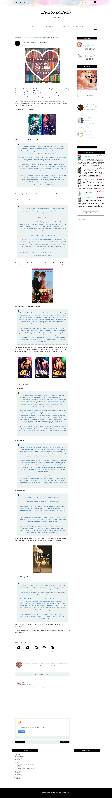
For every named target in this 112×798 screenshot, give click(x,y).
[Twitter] (16, 2)
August (18, 758)
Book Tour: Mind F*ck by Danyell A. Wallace (25, 764)
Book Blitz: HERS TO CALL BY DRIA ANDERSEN (90, 105)
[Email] (24, 2)
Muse (89, 191)
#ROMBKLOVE (30, 45)
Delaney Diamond (90, 169)
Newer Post (20, 742)
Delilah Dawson (93, 157)
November (19, 756)
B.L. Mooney (89, 199)
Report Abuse (81, 219)
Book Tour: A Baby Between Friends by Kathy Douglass (89, 119)
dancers (36, 45)
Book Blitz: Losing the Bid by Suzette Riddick (25, 769)
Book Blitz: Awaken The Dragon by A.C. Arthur (87, 92)
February (19, 774)
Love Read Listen (56, 12)
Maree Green (89, 192)
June (18, 761)
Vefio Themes (66, 792)
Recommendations (44, 45)
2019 (16, 755)
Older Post (65, 742)
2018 (16, 777)
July (18, 759)
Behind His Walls (89, 197)
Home (33, 26)
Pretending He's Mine (89, 179)
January (19, 776)
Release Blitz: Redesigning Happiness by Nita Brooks (90, 133)
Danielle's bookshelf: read (90, 152)
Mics (23, 682)
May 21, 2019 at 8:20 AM (26, 684)
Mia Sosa (90, 181)
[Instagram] (20, 2)
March (18, 772)
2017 (16, 779)
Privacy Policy (78, 26)
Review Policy (48, 26)
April (18, 771)
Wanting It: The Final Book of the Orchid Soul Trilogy (89, 155)
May (18, 762)
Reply (58, 689)
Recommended (63, 26)
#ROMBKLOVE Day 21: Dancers (31, 662)
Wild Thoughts (89, 168)
